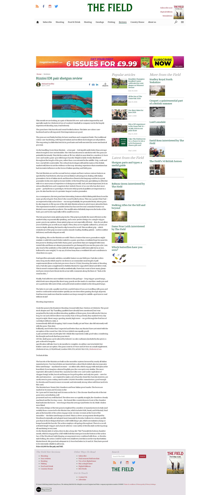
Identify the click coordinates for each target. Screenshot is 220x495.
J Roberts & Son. (95, 349)
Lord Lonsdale (158, 122)
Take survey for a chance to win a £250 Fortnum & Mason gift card (137, 143)
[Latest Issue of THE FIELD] (179, 12)
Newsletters (167, 16)
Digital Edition (166, 12)
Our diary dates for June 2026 (135, 111)
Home (39, 74)
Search (142, 456)
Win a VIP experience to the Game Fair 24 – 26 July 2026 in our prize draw (136, 127)
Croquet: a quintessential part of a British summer (166, 102)
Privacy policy (141, 484)
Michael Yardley (48, 84)
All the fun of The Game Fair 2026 (135, 97)
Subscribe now (166, 8)
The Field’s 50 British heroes (166, 161)
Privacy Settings (151, 484)
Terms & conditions (130, 484)
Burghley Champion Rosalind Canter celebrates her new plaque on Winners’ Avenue (136, 83)
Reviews (47, 74)
